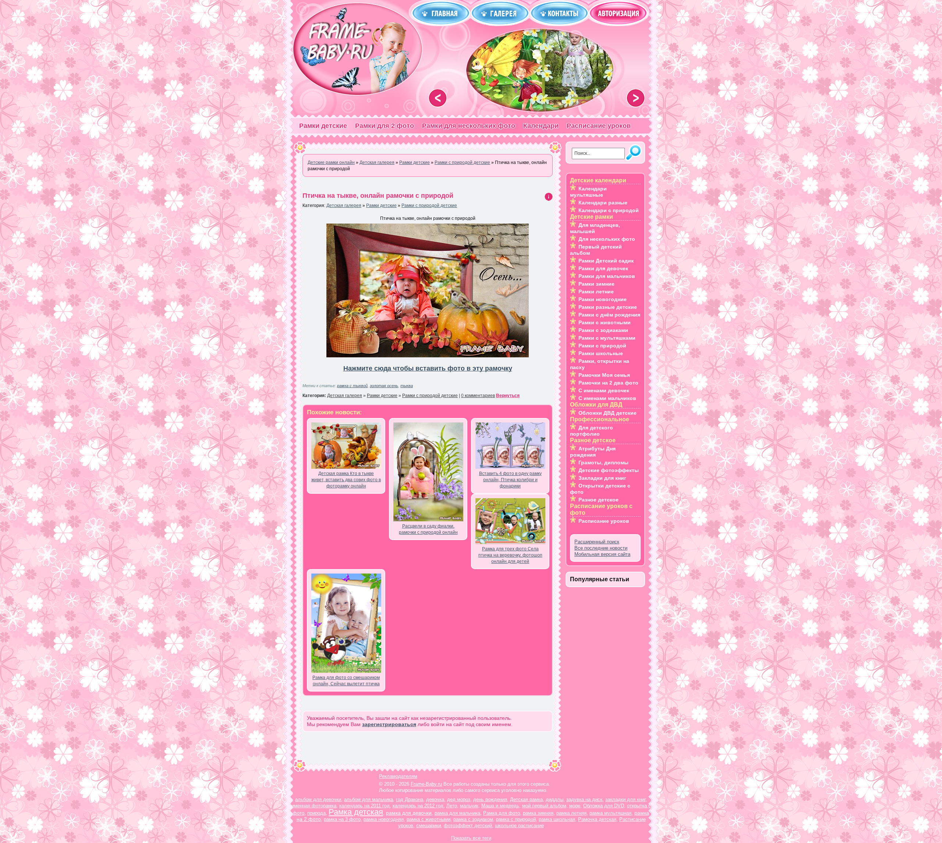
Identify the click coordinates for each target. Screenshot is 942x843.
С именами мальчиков (607, 398)
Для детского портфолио (591, 431)
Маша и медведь (500, 805)
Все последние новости (600, 548)
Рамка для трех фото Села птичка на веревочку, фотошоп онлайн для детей (510, 555)
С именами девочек (603, 390)
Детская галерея (343, 205)
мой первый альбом (544, 805)
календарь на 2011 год (364, 805)
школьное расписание (519, 825)
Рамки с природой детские (429, 205)
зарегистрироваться (389, 724)
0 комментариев (478, 395)
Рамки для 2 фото (384, 125)
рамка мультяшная (610, 813)
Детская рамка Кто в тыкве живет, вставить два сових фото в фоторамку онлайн (346, 480)
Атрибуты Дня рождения (593, 452)
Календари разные (602, 203)
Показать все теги (471, 838)
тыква (406, 385)
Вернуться (508, 395)
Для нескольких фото (606, 239)
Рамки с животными (604, 322)
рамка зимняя (538, 813)
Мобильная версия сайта (602, 554)
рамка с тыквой (352, 385)
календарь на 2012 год (418, 805)
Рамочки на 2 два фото (608, 383)
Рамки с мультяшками (606, 338)
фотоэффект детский (468, 825)
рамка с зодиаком (473, 819)
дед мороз (458, 799)
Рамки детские (323, 125)
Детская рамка (526, 799)
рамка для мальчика (457, 813)
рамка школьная (557, 819)
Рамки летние (596, 291)
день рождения (490, 799)
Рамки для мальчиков (606, 276)
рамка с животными (428, 819)
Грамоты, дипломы (603, 462)
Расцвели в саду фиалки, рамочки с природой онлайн (428, 529)
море (574, 805)
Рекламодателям (398, 776)
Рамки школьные (600, 353)
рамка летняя (571, 813)
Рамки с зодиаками (603, 330)
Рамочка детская (597, 819)
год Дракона (409, 799)
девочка (435, 799)
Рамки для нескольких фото (468, 125)
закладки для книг (625, 799)
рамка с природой (516, 819)
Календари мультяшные (588, 192)
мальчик (469, 805)
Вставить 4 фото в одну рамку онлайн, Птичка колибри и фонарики (510, 480)
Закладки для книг (602, 478)
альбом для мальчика (368, 799)
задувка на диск (584, 799)
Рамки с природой (602, 346)
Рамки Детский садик (606, 261)
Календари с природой (608, 210)
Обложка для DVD (603, 805)
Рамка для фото (501, 813)
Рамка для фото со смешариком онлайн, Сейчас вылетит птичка (346, 680)
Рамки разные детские (607, 307)
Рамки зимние (596, 284)
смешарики (428, 825)
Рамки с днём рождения (609, 315)
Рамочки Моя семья (604, 375)
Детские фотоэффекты (608, 470)
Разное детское (598, 500)
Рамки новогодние (602, 299)
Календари (541, 125)
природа (316, 813)
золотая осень (384, 385)
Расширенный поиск (596, 541)
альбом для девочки (318, 799)
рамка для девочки (409, 813)
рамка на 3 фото (342, 819)
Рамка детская (356, 812)
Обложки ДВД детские (607, 413)
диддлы (554, 799)
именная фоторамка (313, 805)
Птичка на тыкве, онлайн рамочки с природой (377, 195)
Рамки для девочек (603, 268)
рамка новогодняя (384, 819)
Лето (451, 805)
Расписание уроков (599, 125)
